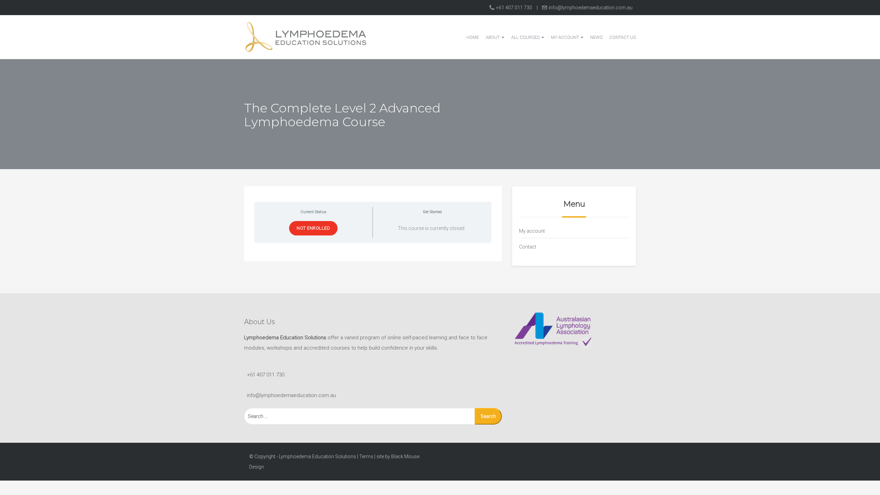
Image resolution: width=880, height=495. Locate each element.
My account (565, 37)
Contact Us (622, 37)
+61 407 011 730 (514, 7)
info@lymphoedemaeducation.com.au (590, 7)
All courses (526, 37)
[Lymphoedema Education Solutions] (306, 37)
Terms (366, 456)
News (596, 37)
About (493, 37)
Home (472, 37)
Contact (527, 247)
